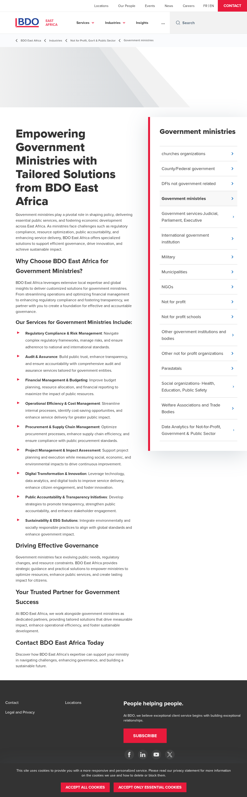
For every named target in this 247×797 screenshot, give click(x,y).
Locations (101, 5)
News (169, 5)
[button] (232, 6)
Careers (189, 5)
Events (150, 5)
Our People (126, 5)
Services (82, 22)
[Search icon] (178, 22)
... (163, 23)
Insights (142, 22)
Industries (113, 22)
